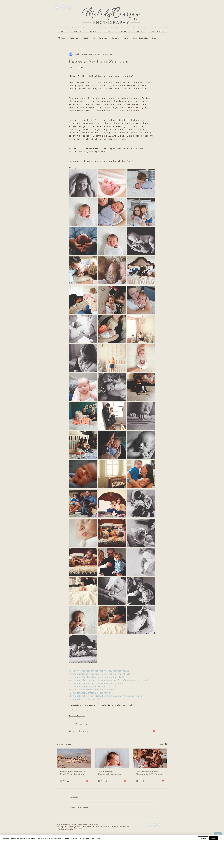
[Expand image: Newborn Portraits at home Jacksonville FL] (112, 416)
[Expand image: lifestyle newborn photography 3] (141, 474)
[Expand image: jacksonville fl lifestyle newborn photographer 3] (83, 300)
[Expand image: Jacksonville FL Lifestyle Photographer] (141, 387)
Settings (203, 838)
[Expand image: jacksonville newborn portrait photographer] (112, 270)
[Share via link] (87, 724)
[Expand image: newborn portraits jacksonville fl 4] (83, 474)
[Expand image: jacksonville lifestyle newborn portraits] (112, 358)
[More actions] (153, 54)
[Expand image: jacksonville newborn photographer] (83, 620)
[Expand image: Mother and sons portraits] (141, 212)
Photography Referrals (65, 830)
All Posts (61, 38)
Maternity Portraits (79, 38)
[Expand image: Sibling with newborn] (141, 183)
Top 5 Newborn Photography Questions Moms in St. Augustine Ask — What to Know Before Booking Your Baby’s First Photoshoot (111, 772)
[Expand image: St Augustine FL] (83, 241)
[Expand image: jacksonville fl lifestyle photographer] (83, 416)
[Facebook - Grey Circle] (57, 7)
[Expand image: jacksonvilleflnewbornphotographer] (141, 241)
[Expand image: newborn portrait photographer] (141, 358)
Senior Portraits (140, 38)
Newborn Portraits (120, 38)
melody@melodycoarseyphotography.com (71, 828)
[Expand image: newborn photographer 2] (112, 562)
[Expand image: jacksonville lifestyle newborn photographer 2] (83, 503)
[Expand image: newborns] (112, 183)
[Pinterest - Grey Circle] (69, 7)
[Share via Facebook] (70, 724)
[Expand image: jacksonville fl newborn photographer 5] (112, 329)
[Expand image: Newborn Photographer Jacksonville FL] (112, 445)
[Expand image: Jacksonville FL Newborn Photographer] (83, 212)
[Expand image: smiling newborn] (112, 212)
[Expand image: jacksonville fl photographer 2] (83, 533)
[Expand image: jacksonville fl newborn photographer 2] (141, 416)
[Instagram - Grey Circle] (63, 7)
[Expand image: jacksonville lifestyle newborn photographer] (83, 270)
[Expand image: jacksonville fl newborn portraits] (141, 329)
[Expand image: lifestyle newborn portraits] (112, 533)
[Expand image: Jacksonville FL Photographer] (141, 445)
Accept (213, 838)
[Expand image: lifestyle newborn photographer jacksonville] (112, 503)
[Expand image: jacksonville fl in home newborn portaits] (141, 562)
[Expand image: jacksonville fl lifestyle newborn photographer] (141, 270)
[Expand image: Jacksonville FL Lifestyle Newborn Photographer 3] (83, 387)
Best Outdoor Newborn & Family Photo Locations (72, 772)
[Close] (221, 838)
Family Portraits (100, 38)
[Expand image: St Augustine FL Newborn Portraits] (112, 300)
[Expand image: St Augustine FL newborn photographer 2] (112, 387)
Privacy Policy (95, 838)
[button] (164, 38)
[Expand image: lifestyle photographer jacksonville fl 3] (112, 474)
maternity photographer (80, 710)
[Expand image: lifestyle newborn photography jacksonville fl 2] (83, 183)
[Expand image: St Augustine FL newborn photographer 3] (141, 300)
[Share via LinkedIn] (81, 724)
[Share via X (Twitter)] (76, 724)
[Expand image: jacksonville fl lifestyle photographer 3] (83, 358)
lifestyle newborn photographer (84, 705)
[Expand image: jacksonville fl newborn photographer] (141, 503)
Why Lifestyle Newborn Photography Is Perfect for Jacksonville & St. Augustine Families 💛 (150, 772)
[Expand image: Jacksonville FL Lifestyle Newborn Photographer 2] (83, 329)
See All (163, 744)
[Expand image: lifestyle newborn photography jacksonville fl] (141, 533)
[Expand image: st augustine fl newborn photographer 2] (83, 445)
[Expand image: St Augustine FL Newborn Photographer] (112, 241)
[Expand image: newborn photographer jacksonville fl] (112, 591)
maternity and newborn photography (117, 705)
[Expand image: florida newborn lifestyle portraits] (83, 562)
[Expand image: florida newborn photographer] (83, 649)
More (154, 38)
